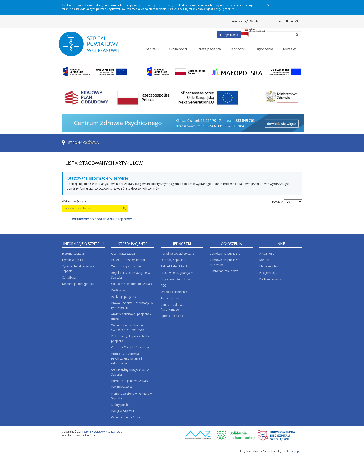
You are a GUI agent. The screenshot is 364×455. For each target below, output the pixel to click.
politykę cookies (224, 9)
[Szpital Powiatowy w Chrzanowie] (93, 44)
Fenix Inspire (294, 451)
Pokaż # (277, 202)
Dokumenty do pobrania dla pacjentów (101, 219)
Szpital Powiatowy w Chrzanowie (103, 431)
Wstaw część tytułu (75, 201)
